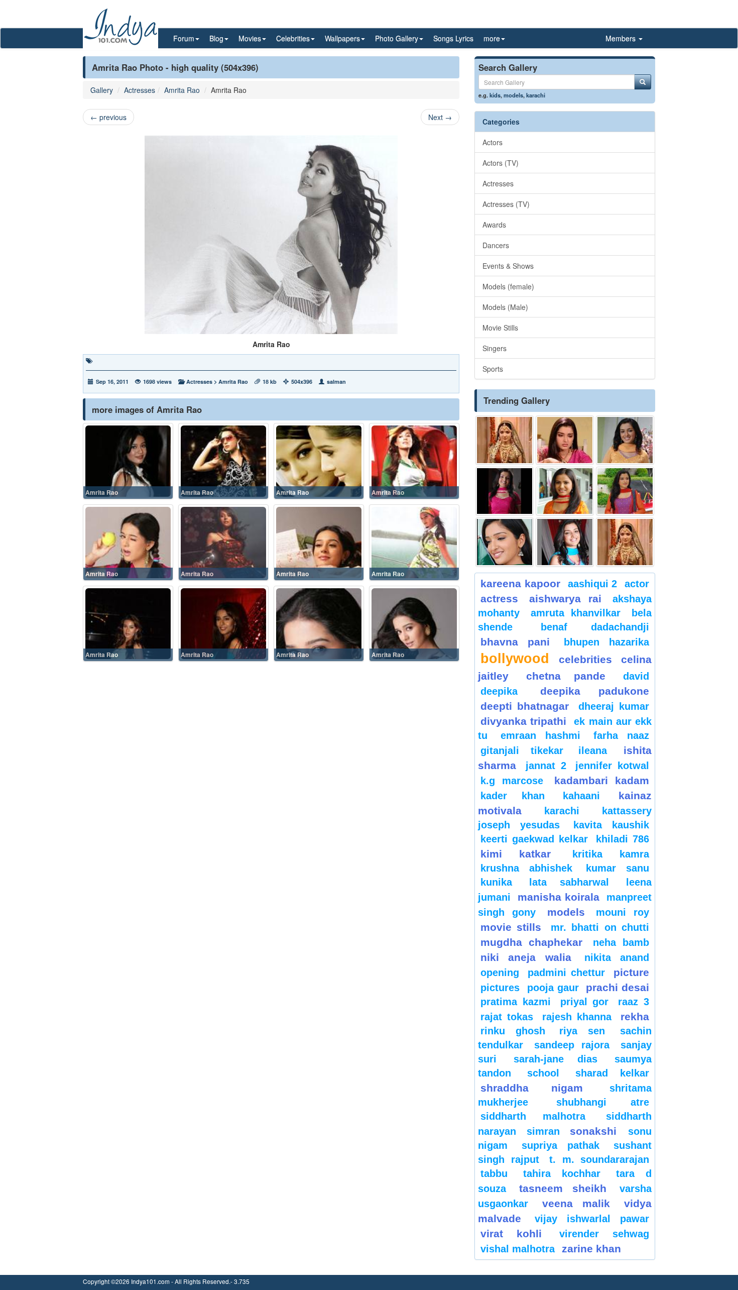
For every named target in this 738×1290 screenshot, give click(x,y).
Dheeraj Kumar (613, 706)
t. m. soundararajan (599, 1159)
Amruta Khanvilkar (576, 612)
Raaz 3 (633, 1001)
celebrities (585, 659)
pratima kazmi (515, 1001)
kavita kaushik (611, 824)
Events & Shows (508, 266)
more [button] (491, 38)
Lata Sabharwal (569, 882)
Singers (494, 348)
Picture (631, 972)
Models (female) (508, 286)
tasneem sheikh (562, 1188)
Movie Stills (500, 327)
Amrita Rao (182, 90)
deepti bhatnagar (524, 706)
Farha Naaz (621, 735)
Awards (494, 225)
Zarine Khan (591, 1248)
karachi (535, 95)
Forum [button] (183, 38)
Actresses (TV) (506, 204)
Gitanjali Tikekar (521, 750)
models (513, 95)
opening (499, 972)
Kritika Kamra (610, 853)
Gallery (101, 90)
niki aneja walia (525, 957)
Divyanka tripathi (523, 721)
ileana (598, 750)
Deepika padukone (595, 691)
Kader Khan (512, 795)
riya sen (587, 1030)
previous (108, 117)
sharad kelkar (612, 1073)
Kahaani (581, 795)
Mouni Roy (622, 912)
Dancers (495, 245)
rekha (635, 1016)
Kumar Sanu (617, 868)
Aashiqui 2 (593, 583)
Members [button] (621, 38)
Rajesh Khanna (576, 1016)
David (636, 676)
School (543, 1073)
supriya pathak (560, 1145)
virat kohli (511, 1233)
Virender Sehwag (604, 1233)
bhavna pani (515, 642)
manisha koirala (558, 897)
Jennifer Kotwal (612, 765)
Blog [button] (216, 38)
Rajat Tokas (506, 1016)
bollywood (514, 658)
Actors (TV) (500, 163)
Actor (637, 583)
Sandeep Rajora (571, 1044)
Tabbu (494, 1173)
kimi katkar (515, 853)
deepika (499, 691)
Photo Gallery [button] (396, 38)
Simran (543, 1131)
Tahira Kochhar (562, 1173)
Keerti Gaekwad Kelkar (534, 838)
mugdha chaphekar (531, 942)
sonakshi (596, 1131)
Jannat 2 (546, 765)
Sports (492, 369)
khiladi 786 (622, 838)
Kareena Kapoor (520, 583)
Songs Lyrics (453, 38)
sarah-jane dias (555, 1058)
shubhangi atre (602, 1102)
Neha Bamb (621, 942)
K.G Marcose (511, 780)
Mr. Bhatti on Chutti (600, 927)
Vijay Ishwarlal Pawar (592, 1218)
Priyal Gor (584, 1001)
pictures (500, 987)
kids (495, 95)
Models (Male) (505, 307)
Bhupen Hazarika (606, 642)
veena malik (576, 1203)
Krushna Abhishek (526, 868)
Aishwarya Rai (565, 598)
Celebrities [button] (293, 38)
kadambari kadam (601, 780)
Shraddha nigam (531, 1088)
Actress (499, 598)
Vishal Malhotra (517, 1248)
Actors (492, 142)
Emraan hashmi (540, 735)
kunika (496, 882)
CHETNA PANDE (566, 676)
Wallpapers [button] (342, 38)
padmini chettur (566, 972)
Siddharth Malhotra (532, 1116)
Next (440, 117)
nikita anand (616, 957)
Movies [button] (249, 38)
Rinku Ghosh (512, 1030)
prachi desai (617, 987)
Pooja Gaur (553, 987)
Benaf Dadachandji (595, 626)
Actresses (139, 90)
